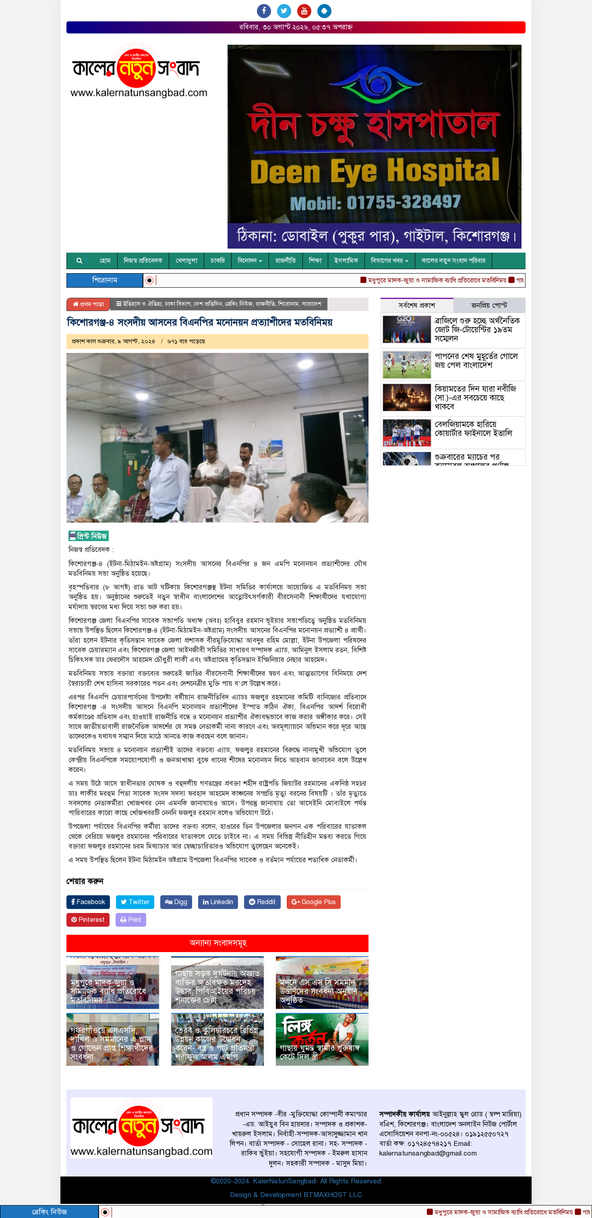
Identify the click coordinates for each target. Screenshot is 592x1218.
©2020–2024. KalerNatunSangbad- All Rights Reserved (296, 1181)
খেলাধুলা (186, 261)
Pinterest (91, 920)
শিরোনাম (288, 303)
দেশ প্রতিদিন (208, 303)
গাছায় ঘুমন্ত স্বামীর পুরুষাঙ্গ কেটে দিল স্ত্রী (320, 1052)
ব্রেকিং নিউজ (239, 303)
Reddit (265, 902)
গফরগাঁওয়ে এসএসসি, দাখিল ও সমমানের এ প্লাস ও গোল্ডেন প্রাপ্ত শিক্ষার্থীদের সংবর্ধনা (111, 1043)
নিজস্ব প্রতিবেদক (143, 261)
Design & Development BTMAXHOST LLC (296, 1195)
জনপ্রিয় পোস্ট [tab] (489, 305)
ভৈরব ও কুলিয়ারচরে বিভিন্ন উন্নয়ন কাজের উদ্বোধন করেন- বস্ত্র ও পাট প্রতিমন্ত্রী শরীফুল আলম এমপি (216, 1043)
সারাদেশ (311, 303)
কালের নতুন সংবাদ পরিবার (453, 261)
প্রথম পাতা (91, 304)
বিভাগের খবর (387, 261)
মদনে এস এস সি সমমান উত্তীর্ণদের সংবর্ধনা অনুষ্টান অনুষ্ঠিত (319, 991)
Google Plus (318, 902)
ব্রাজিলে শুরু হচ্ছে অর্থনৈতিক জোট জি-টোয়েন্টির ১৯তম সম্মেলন (477, 330)
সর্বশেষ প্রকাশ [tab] (417, 305)
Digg (179, 902)
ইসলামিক (346, 261)
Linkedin (221, 902)
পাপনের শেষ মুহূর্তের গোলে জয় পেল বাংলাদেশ (476, 360)
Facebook (90, 902)
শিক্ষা (315, 261)
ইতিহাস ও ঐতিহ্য (142, 303)
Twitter (138, 902)
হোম (105, 261)
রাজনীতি (285, 261)
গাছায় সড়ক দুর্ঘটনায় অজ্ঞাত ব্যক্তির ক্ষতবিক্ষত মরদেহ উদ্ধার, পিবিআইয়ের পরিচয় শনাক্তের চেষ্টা (217, 987)
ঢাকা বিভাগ (177, 303)
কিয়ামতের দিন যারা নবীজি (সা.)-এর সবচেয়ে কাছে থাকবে (475, 398)
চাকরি (218, 261)
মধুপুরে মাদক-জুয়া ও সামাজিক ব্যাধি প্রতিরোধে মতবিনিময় (467, 1212)
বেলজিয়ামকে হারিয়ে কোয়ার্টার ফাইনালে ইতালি (473, 428)
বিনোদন (248, 261)
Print (133, 920)
